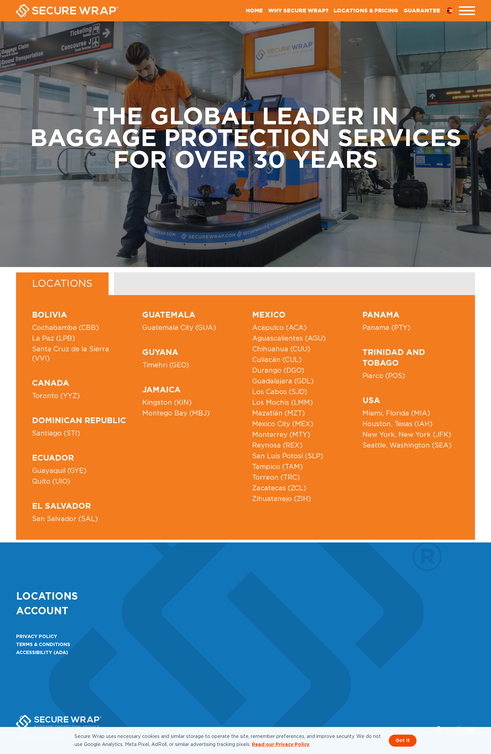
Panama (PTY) (386, 328)
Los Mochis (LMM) (282, 402)
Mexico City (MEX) (282, 424)
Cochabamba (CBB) (65, 328)
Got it (402, 740)
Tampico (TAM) (277, 467)
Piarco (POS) (383, 376)
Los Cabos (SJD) (279, 392)
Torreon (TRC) (276, 477)
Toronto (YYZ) (56, 396)
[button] (467, 11)
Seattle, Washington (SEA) (407, 445)
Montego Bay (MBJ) (176, 413)
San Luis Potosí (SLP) (287, 456)
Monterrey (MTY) (281, 434)
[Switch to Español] (452, 10)
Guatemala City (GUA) (179, 328)
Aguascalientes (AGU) (289, 338)
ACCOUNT (42, 611)
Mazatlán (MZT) (278, 413)
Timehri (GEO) (165, 365)
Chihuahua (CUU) (281, 349)
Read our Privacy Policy (280, 744)
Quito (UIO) (51, 481)
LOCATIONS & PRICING (366, 10)
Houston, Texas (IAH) (397, 424)
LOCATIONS (62, 284)
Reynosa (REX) (277, 445)
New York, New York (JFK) (406, 434)
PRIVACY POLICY (36, 636)
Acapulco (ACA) (279, 328)
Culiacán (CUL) (277, 360)
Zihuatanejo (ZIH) (281, 499)
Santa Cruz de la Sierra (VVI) (70, 354)
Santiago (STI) (56, 433)
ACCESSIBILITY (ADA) (42, 652)
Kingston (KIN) (167, 402)
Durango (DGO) (278, 370)
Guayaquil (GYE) (59, 471)
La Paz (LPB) (53, 338)
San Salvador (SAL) (65, 519)
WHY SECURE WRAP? (298, 10)
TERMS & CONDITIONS (43, 644)
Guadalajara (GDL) (283, 381)
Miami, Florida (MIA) (396, 413)
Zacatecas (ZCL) (279, 488)
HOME (254, 10)
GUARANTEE (421, 10)
